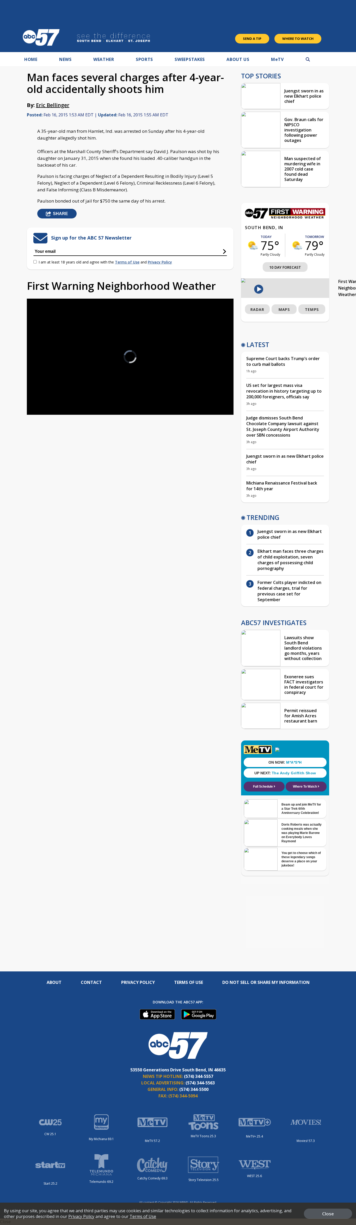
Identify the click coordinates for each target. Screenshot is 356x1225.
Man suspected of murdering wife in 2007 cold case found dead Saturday (302, 169)
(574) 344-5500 (193, 1089)
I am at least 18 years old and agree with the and (105, 262)
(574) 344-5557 (198, 1076)
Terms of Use (127, 262)
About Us (237, 59)
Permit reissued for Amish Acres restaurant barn (300, 716)
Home (31, 59)
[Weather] (285, 217)
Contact (91, 982)
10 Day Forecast (285, 267)
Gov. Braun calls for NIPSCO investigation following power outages (303, 130)
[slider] (45, 392)
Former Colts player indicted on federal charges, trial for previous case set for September (289, 591)
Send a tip (252, 38)
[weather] (253, 245)
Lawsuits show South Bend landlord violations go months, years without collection (303, 648)
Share (60, 213)
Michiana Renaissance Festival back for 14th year (281, 486)
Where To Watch (298, 38)
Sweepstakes (190, 59)
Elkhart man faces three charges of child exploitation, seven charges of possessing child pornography (290, 559)
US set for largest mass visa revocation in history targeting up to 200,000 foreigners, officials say (284, 391)
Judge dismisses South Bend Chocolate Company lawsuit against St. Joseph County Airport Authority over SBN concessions (282, 426)
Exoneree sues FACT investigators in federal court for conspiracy (303, 684)
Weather (103, 59)
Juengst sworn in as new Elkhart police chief (304, 96)
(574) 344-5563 (200, 1083)
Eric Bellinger (52, 105)
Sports (144, 59)
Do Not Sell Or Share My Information (266, 982)
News (65, 59)
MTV (277, 59)
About (54, 982)
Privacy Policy (160, 262)
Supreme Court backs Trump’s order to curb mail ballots (283, 361)
